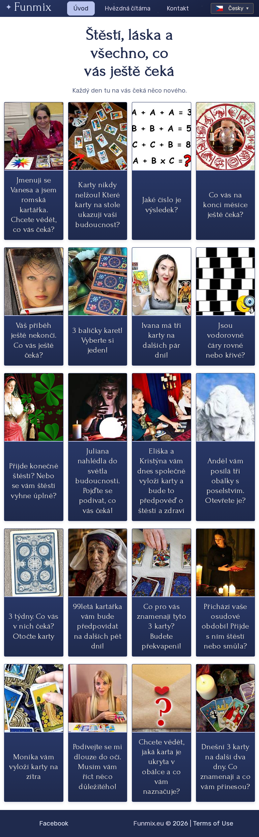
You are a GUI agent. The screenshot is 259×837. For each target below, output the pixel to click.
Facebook (53, 823)
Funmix (32, 7)
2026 (180, 823)
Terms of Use (213, 823)
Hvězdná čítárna (127, 8)
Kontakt (178, 8)
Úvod (81, 8)
